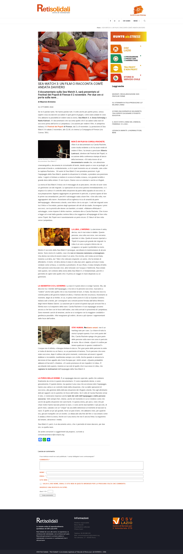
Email (43, 476)
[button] (145, 21)
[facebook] (110, 21)
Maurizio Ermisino (48, 102)
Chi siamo (126, 21)
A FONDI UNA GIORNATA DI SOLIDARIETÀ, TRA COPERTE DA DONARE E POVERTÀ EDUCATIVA (127, 113)
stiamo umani (91, 328)
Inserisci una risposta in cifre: (53, 487)
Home (99, 27)
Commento (45, 459)
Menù (136, 21)
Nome (42, 472)
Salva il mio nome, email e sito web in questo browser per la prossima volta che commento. (84, 483)
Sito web (43, 480)
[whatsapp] (119, 21)
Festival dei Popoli (55, 127)
